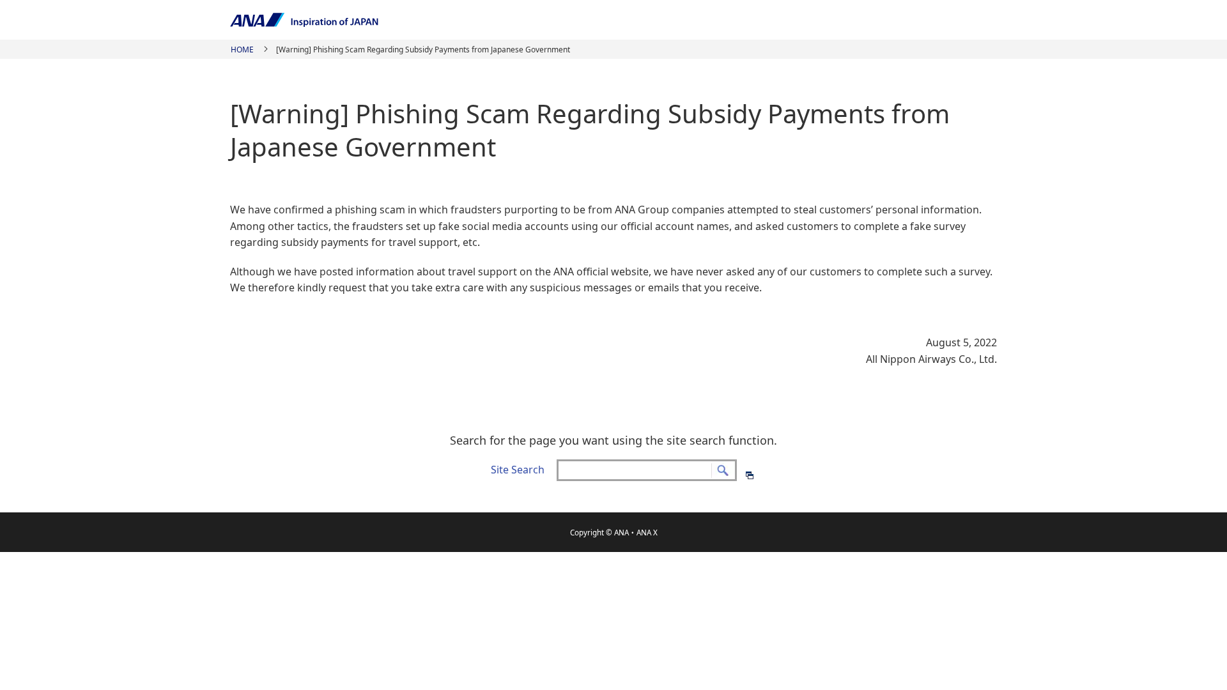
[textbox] (647, 470)
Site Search (517, 470)
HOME (242, 50)
